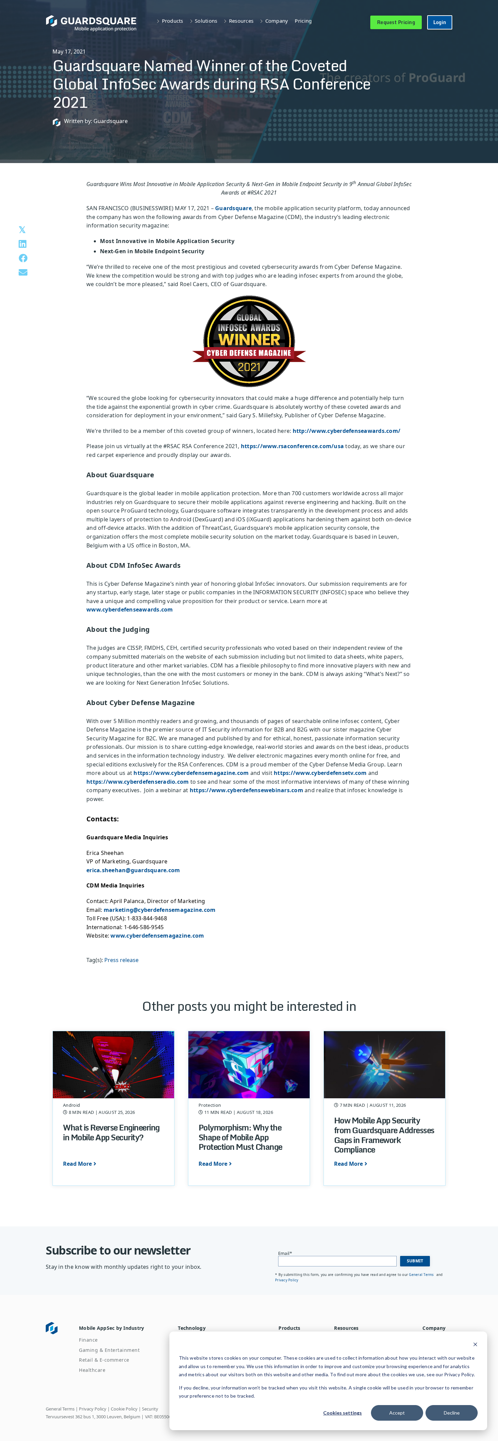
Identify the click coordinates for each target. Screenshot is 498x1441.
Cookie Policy (124, 1409)
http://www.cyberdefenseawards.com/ (347, 431)
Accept (397, 1413)
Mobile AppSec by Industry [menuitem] (111, 1328)
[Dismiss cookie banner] (475, 1345)
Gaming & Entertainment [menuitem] (109, 1350)
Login (439, 22)
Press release (121, 960)
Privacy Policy (286, 1280)
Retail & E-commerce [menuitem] (104, 1360)
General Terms (422, 1274)
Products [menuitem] (289, 1328)
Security (150, 1409)
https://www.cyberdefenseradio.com (137, 781)
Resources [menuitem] (346, 1328)
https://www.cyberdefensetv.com (320, 773)
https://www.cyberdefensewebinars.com (246, 790)
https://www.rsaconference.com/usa (292, 446)
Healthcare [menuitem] (92, 1370)
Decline (452, 1413)
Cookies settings (342, 1413)
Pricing (303, 20)
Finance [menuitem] (88, 1340)
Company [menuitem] (433, 1328)
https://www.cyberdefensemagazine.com (191, 773)
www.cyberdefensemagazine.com (157, 935)
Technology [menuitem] (192, 1328)
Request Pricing (396, 22)
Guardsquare (233, 208)
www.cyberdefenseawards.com (129, 609)
